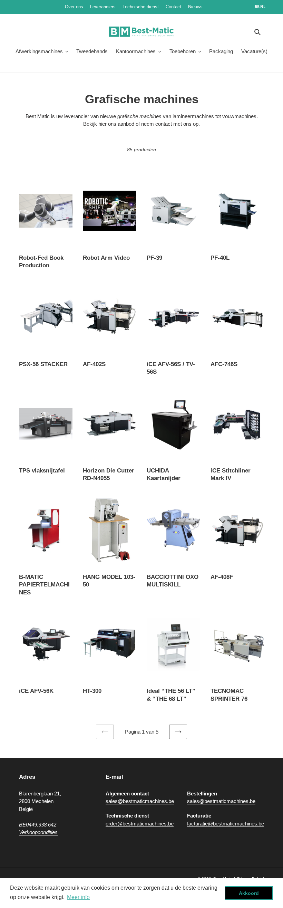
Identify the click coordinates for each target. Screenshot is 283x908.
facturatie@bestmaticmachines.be (225, 823)
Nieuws (216, 6)
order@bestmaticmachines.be (140, 823)
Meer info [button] (78, 897)
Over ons (74, 6)
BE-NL (260, 6)
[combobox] (263, 7)
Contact (173, 6)
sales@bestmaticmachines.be (140, 801)
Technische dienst (141, 6)
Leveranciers (103, 6)
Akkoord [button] (249, 893)
